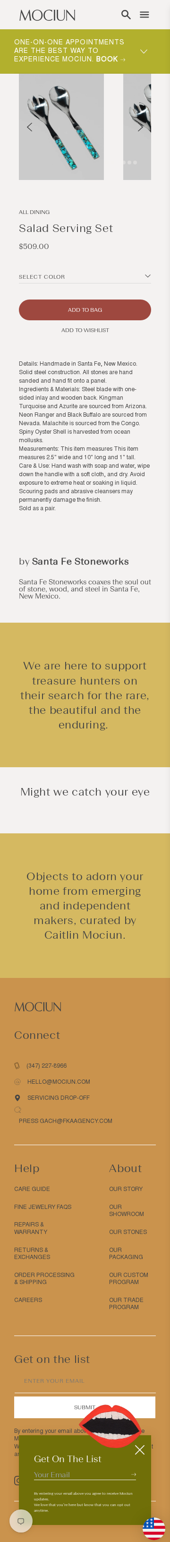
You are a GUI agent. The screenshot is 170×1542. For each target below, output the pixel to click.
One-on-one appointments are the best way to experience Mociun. (69, 50)
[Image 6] (135, 162)
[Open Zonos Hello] (149, 1524)
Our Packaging (126, 1254)
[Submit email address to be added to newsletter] (133, 1474)
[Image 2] (112, 162)
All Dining (34, 212)
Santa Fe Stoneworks (80, 561)
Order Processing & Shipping (44, 1279)
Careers (28, 1300)
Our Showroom (126, 1211)
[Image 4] (124, 162)
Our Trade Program (126, 1304)
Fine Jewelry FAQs (42, 1207)
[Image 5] (129, 162)
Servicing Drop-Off (58, 1098)
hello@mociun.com (58, 1082)
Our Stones (128, 1232)
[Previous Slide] (29, 127)
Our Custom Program (128, 1279)
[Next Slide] (140, 127)
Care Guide (32, 1189)
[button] (126, 14)
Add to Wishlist (85, 330)
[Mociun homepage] (47, 14)
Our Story (126, 1189)
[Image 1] (107, 162)
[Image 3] (118, 162)
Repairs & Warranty (30, 1228)
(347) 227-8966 (46, 1065)
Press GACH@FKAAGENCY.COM (65, 1121)
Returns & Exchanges (32, 1254)
